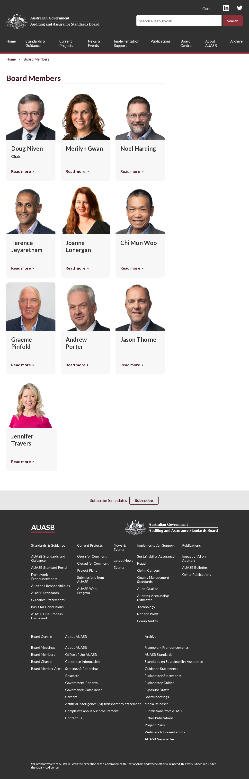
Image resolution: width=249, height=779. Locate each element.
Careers (71, 697)
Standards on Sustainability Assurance (174, 661)
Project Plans (87, 570)
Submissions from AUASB (90, 579)
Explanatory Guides (159, 683)
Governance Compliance (83, 690)
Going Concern (148, 570)
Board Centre (186, 43)
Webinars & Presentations (165, 732)
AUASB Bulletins (195, 567)
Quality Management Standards (153, 579)
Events (119, 567)
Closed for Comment (93, 563)
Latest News (123, 560)
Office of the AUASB (81, 654)
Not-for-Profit (148, 614)
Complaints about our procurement (92, 711)
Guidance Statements (48, 600)
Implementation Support (126, 43)
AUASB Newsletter (159, 739)
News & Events (94, 43)
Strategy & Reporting (81, 668)
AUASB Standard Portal (49, 567)
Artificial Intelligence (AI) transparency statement (103, 704)
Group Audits (147, 621)
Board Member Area (46, 668)
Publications (161, 41)
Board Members (43, 654)
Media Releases (157, 704)
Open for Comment (92, 556)
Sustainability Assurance (156, 556)
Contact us (73, 718)
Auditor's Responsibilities (50, 586)
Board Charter (42, 661)
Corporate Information (82, 661)
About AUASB (211, 43)
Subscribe (144, 500)
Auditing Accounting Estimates (153, 598)
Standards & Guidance (35, 43)
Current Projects (66, 43)
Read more (21, 171)
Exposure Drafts (157, 690)
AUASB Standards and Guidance (48, 558)
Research (72, 676)
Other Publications (196, 574)
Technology (146, 607)
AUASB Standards (45, 593)
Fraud (141, 563)
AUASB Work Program (87, 590)
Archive (236, 41)
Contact (209, 8)
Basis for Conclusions (47, 607)
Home (11, 41)
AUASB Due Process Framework (47, 616)
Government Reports (81, 683)
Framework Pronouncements (44, 576)
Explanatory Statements (163, 676)
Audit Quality (147, 588)
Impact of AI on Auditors (194, 558)
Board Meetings (43, 647)
